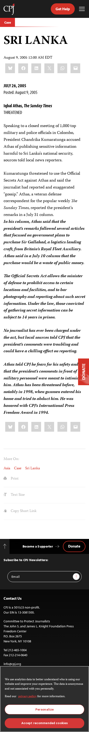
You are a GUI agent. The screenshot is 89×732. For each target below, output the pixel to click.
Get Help (63, 8)
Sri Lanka (32, 469)
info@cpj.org (12, 664)
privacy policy (27, 696)
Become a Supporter (38, 546)
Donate (74, 546)
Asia (7, 469)
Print (14, 479)
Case (7, 22)
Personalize (44, 709)
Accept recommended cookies (44, 723)
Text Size (17, 495)
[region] (44, 699)
